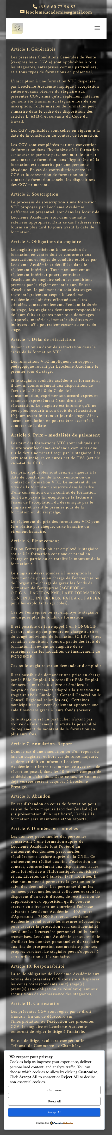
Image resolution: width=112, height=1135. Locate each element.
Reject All (54, 1101)
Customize (54, 1090)
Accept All (54, 1112)
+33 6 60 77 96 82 (57, 7)
